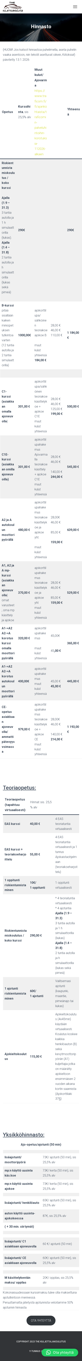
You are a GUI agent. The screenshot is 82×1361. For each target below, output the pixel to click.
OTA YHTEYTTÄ (41, 1320)
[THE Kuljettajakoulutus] (14, 7)
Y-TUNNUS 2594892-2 (41, 1351)
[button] (60, 1352)
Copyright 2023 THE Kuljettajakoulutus (41, 1341)
